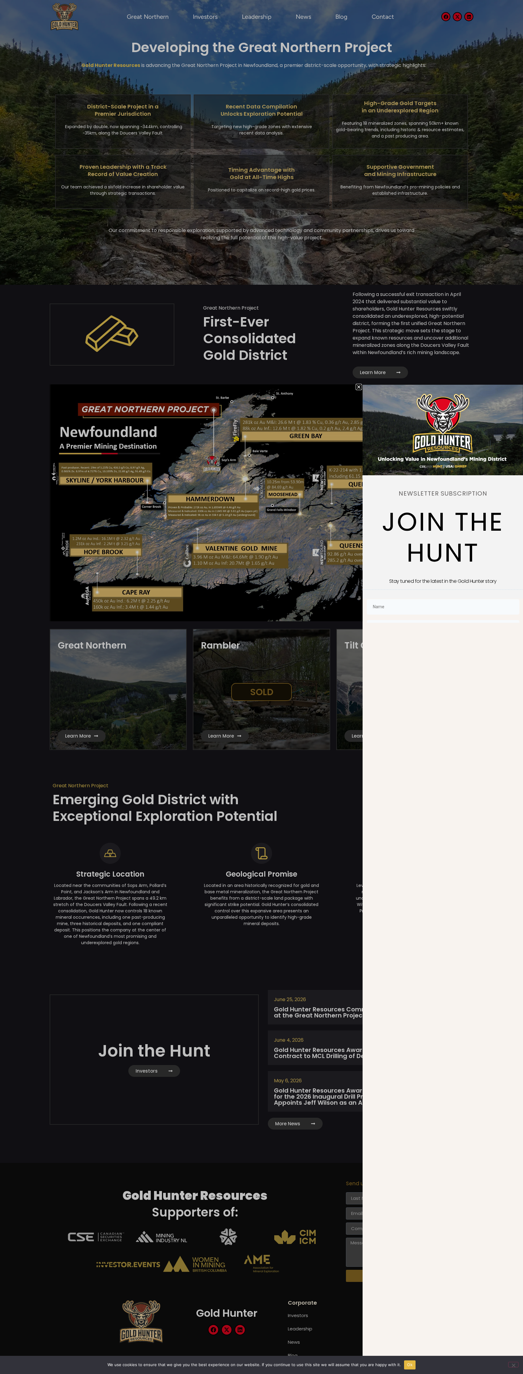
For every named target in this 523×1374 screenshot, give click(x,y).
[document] (261, 687)
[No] (513, 1364)
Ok (410, 1364)
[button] (359, 387)
